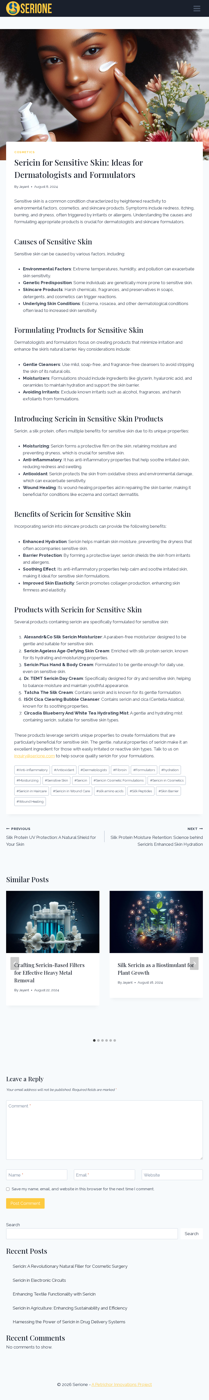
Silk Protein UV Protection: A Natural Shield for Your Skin (51, 837)
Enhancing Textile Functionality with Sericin (54, 1294)
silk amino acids (109, 791)
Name (15, 1175)
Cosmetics (24, 152)
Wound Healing (30, 801)
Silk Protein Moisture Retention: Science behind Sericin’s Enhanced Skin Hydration (157, 837)
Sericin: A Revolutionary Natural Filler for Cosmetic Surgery (70, 1266)
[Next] (194, 963)
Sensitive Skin (56, 780)
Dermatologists (94, 770)
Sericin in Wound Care (71, 791)
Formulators (144, 770)
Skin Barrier (169, 791)
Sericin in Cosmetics (167, 780)
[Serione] (29, 8)
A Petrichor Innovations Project (122, 1384)
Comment (19, 1105)
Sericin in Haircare (32, 791)
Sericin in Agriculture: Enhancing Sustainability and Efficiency (70, 1308)
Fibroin (120, 770)
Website (152, 1175)
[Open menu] (197, 8)
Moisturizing (27, 780)
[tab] (94, 1040)
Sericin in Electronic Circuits (39, 1280)
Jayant (24, 186)
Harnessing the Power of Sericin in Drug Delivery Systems (69, 1321)
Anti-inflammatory (32, 770)
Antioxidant (64, 770)
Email (82, 1175)
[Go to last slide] (14, 963)
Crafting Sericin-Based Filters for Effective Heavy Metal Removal (49, 972)
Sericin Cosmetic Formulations (118, 780)
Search (13, 1224)
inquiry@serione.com (34, 755)
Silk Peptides (141, 791)
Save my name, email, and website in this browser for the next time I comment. (83, 1189)
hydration (170, 770)
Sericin (80, 780)
